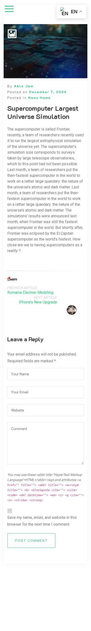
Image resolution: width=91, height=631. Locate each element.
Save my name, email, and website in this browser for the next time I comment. (42, 521)
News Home (39, 97)
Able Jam (23, 86)
